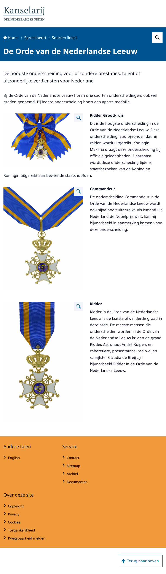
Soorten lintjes (64, 37)
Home (13, 37)
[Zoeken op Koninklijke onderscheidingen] (157, 37)
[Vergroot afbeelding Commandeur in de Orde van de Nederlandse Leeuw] (78, 191)
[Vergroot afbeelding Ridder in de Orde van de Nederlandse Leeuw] (78, 306)
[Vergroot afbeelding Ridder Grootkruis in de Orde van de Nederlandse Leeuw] (78, 117)
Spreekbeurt (35, 37)
